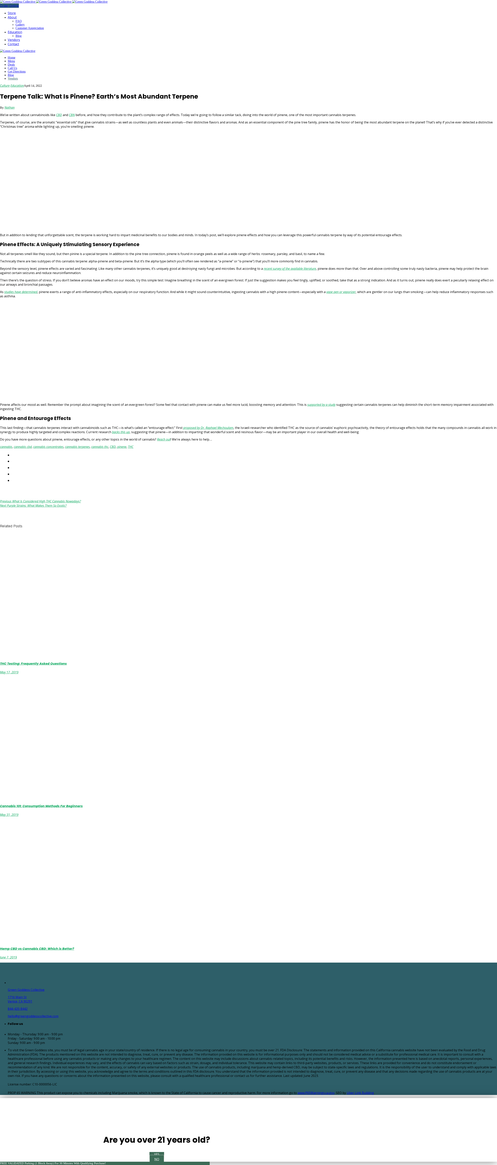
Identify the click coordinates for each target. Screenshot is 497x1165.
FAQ (19, 21)
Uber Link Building (360, 1093)
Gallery (20, 24)
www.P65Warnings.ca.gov (316, 1093)
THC (130, 447)
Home (11, 57)
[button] (67, 982)
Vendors (14, 40)
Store (12, 13)
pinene (121, 447)
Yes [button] (156, 1154)
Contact (13, 44)
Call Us (12, 68)
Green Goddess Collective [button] (26, 990)
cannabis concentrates (48, 447)
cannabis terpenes (77, 447)
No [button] (156, 1159)
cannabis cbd (23, 447)
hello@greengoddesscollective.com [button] (33, 1016)
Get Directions (17, 71)
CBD (113, 447)
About (12, 17)
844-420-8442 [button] (18, 1009)
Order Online (9, 5)
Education (15, 32)
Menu (11, 61)
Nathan (9, 107)
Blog (19, 35)
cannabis (6, 447)
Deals (11, 64)
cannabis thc (99, 447)
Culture (5, 85)
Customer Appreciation (30, 28)
